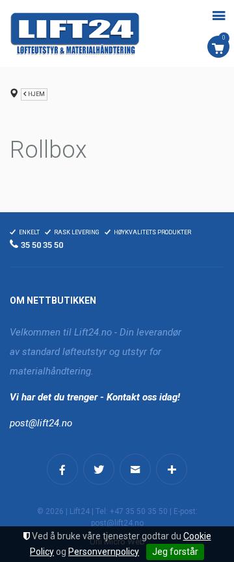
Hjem (36, 94)
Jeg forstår (175, 551)
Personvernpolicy (103, 551)
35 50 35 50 (42, 245)
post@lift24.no (41, 423)
